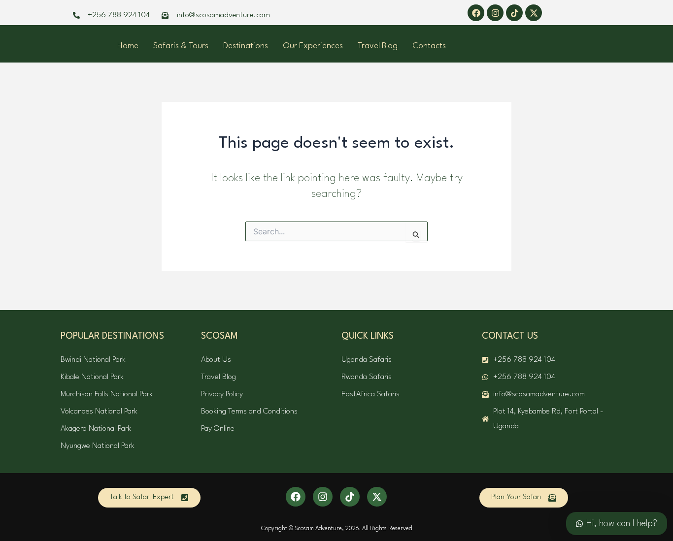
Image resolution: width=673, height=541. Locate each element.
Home (127, 46)
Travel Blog (378, 46)
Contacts (429, 46)
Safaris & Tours (180, 46)
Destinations (245, 46)
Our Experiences (313, 46)
